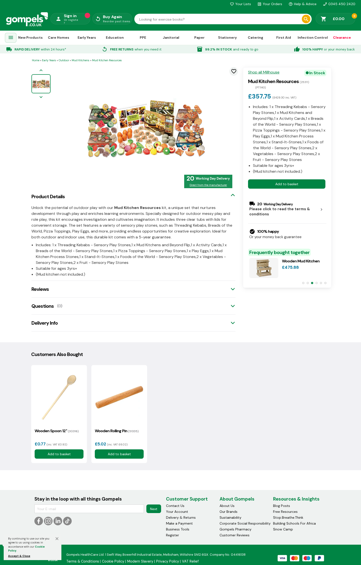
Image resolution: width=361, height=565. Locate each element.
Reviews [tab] (40, 289)
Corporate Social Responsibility (245, 523)
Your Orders (269, 4)
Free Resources (285, 511)
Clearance (342, 37)
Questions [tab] (42, 306)
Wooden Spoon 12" (57, 431)
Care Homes (58, 37)
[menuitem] (11, 37)
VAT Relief (190, 561)
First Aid (283, 37)
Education (115, 37)
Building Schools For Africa (294, 523)
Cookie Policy (113, 561)
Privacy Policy (167, 561)
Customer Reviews (235, 535)
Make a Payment (179, 523)
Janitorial (171, 37)
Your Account (177, 511)
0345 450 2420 (339, 4)
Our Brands (228, 511)
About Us (227, 506)
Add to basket (286, 184)
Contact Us (175, 506)
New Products (30, 37)
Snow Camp (283, 529)
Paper (199, 37)
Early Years (87, 37)
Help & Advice (303, 4)
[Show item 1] (303, 283)
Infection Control (313, 37)
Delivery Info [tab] (44, 323)
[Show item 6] (325, 283)
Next (153, 509)
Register (172, 535)
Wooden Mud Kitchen (300, 261)
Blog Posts (281, 506)
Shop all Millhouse (263, 72)
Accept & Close (19, 556)
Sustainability (230, 517)
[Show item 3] (312, 283)
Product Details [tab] (48, 196)
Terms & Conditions (82, 561)
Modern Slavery (140, 561)
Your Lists (240, 4)
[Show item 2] (308, 283)
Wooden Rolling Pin (117, 431)
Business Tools (177, 529)
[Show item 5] (321, 283)
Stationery (227, 37)
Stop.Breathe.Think (288, 517)
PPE (143, 37)
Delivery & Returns (181, 517)
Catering (255, 37)
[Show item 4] (317, 283)
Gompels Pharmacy (235, 529)
